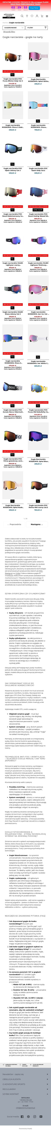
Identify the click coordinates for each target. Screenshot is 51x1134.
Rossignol (8, 573)
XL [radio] (12, 259)
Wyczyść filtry (9, 32)
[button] (14, 28)
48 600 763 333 (26, 1100)
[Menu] (46, 15)
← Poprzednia (14, 524)
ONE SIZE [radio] (37, 210)
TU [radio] (12, 75)
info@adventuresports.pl (25, 1108)
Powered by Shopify (25, 1128)
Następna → (37, 524)
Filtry (30, 28)
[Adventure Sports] (9, 16)
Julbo (18, 573)
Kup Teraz (34, 8)
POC (41, 571)
